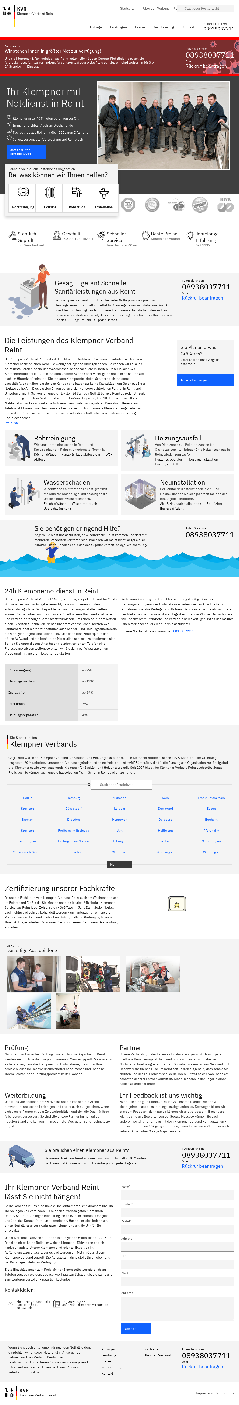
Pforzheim (211, 831)
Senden (131, 1329)
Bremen (28, 820)
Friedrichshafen (73, 852)
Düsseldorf (73, 809)
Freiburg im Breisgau (73, 831)
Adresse (126, 1238)
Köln (165, 798)
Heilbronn (165, 831)
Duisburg (165, 820)
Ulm (119, 831)
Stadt (124, 1273)
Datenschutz (224, 1393)
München (119, 798)
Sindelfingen (211, 841)
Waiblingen (211, 852)
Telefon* (127, 1204)
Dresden (73, 820)
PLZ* (124, 1256)
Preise (106, 1361)
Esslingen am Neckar (73, 841)
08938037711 (210, 55)
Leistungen (118, 27)
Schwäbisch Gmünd (27, 852)
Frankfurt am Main (211, 798)
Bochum (211, 820)
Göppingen (165, 852)
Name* (125, 1186)
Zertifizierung (112, 1367)
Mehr (114, 864)
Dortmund (165, 809)
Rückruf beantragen (206, 66)
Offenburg (119, 852)
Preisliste (12, 423)
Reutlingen (27, 841)
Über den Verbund (157, 1355)
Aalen (165, 841)
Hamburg (73, 798)
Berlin (27, 798)
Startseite (151, 1349)
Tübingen (119, 841)
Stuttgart (27, 809)
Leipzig (119, 809)
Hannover (119, 820)
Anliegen (127, 1293)
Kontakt (107, 1373)
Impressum (204, 1393)
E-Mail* (126, 1221)
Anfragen (108, 1349)
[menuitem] (127, 8)
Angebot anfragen (194, 380)
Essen (211, 809)
